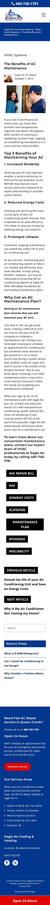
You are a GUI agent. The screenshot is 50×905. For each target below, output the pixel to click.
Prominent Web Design (25, 892)
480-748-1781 (27, 3)
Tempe (11, 810)
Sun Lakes (31, 820)
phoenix (18, 539)
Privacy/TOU (25, 886)
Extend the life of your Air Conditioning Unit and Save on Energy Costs (25, 584)
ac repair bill (22, 473)
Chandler (33, 810)
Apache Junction (25, 815)
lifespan (18, 510)
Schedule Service (17, 766)
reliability (20, 551)
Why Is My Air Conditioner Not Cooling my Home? (24, 611)
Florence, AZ (14, 825)
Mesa (10, 815)
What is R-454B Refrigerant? (21, 653)
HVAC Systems (15, 55)
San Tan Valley (33, 805)
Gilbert (20, 810)
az (13, 485)
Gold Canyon (14, 820)
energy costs (22, 498)
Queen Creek (14, 805)
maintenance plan (26, 524)
